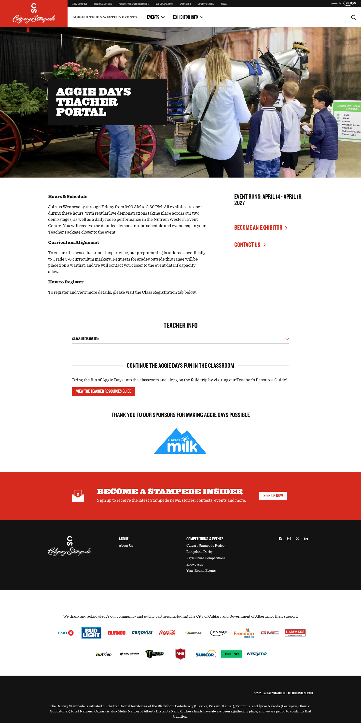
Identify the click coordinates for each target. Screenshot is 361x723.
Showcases (194, 564)
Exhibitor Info (185, 17)
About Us (126, 545)
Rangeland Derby (199, 552)
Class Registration (85, 339)
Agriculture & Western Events (134, 3)
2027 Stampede (79, 3)
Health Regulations (143, 13)
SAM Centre (185, 3)
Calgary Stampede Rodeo (205, 545)
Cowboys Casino (206, 3)
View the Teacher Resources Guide (103, 391)
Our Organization (164, 3)
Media (224, 3)
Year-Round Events (201, 570)
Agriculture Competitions (205, 558)
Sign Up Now (273, 495)
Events (153, 17)
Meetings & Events (103, 3)
